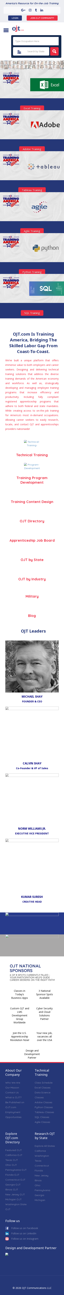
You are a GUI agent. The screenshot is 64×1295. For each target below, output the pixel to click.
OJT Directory (32, 521)
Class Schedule (43, 1082)
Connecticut (42, 1165)
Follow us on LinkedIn (23, 1233)
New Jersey (41, 1175)
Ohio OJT (11, 1164)
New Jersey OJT (15, 1194)
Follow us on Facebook (24, 1228)
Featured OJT (13, 1150)
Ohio (37, 1185)
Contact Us (12, 1092)
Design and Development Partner (32, 1054)
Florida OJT (12, 1174)
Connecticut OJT (15, 1179)
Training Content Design (32, 501)
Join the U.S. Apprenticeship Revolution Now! (19, 1036)
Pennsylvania (42, 1190)
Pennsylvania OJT (16, 1169)
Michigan (40, 1200)
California (40, 1150)
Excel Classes (42, 1087)
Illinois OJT (11, 1189)
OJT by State (32, 559)
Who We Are (12, 1082)
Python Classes (44, 1107)
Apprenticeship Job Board (32, 540)
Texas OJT (11, 1160)
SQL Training (32, 313)
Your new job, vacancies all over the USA (44, 1036)
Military (32, 596)
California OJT (13, 1155)
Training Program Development (32, 480)
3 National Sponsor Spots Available (44, 994)
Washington (42, 1155)
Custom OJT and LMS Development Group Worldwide (19, 1015)
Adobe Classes (43, 1102)
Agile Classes (42, 1122)
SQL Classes (42, 1117)
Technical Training (32, 455)
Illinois (38, 1180)
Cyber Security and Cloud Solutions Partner (44, 1014)
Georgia (39, 1195)
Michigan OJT (13, 1199)
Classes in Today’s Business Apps (19, 994)
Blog (32, 615)
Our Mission (12, 1087)
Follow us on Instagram (24, 1238)
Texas (38, 1160)
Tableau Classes (44, 1112)
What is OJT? (13, 1097)
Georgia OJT (13, 1184)
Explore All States (45, 1145)
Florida (39, 1170)
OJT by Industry (32, 579)
